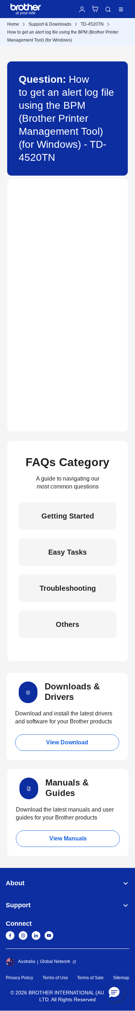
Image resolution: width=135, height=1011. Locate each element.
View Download (67, 742)
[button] (114, 992)
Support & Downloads (49, 24)
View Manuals (68, 838)
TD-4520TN (92, 24)
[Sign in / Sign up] (82, 9)
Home (13, 24)
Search (108, 9)
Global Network (55, 961)
